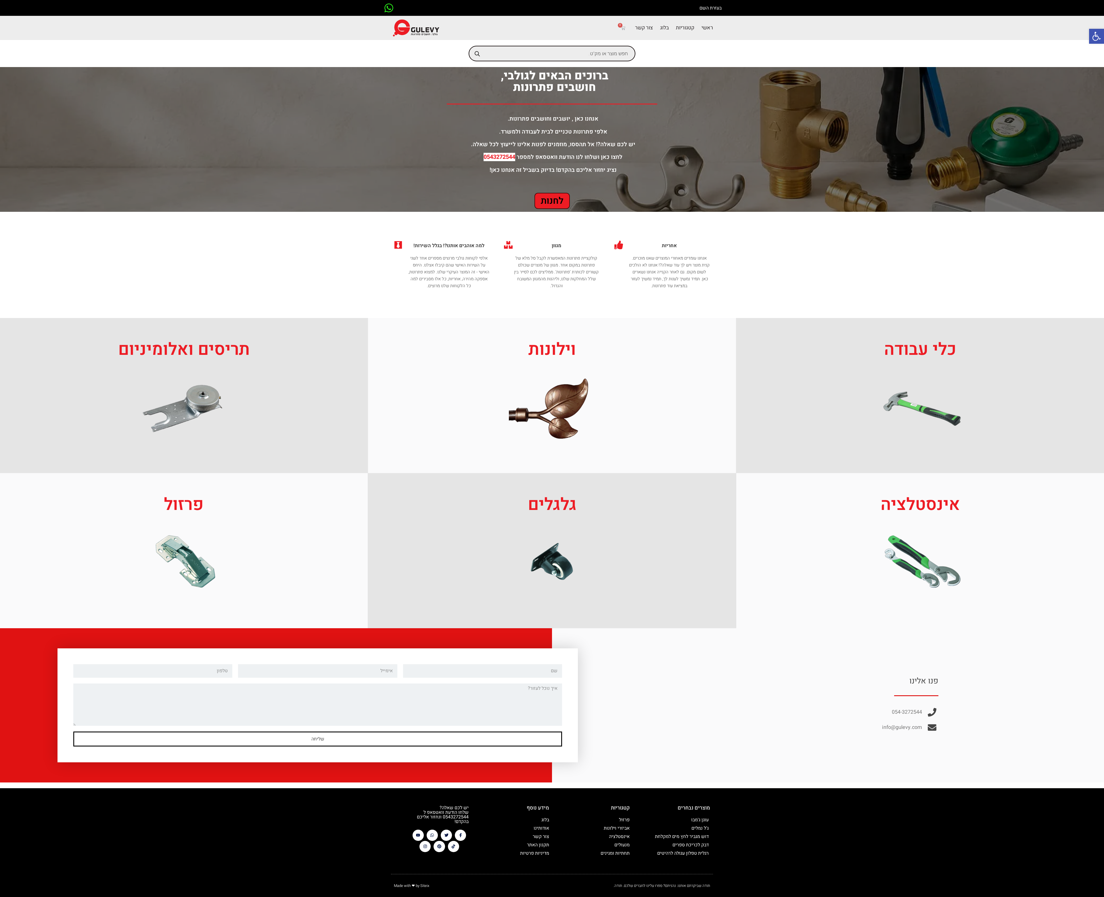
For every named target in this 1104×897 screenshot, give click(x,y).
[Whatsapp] (432, 835)
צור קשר (644, 28)
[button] (1096, 36)
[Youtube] (418, 835)
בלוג (664, 28)
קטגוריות (685, 28)
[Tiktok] (453, 846)
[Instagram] (425, 846)
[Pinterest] (439, 846)
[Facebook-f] (460, 835)
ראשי (707, 28)
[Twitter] (446, 835)
